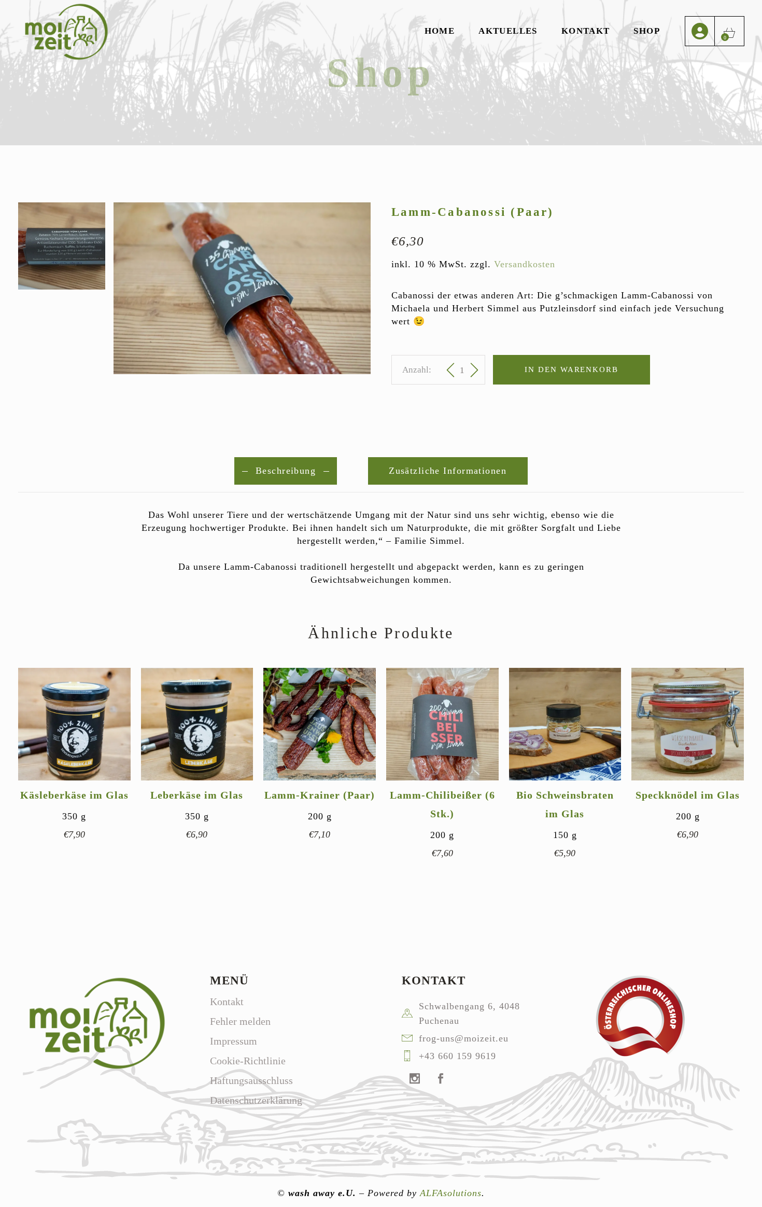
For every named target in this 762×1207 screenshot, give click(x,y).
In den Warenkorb (571, 369)
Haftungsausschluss (251, 1080)
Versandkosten (524, 264)
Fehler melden (240, 1021)
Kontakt (227, 1001)
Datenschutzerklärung (256, 1100)
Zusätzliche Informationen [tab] (448, 470)
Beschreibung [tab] (285, 470)
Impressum (233, 1041)
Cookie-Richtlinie (248, 1060)
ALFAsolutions (451, 1193)
